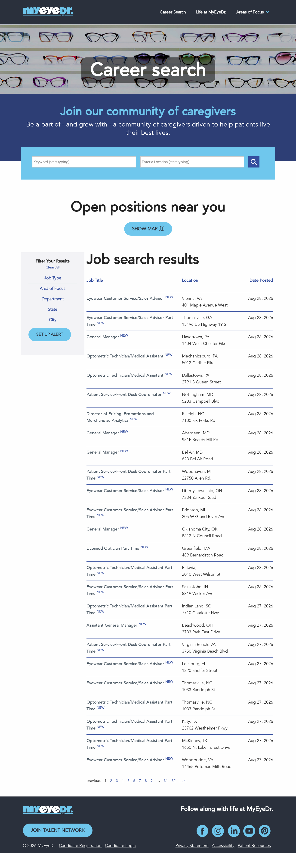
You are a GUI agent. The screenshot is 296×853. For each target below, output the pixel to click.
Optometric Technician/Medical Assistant (124, 356)
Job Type (52, 278)
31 (166, 780)
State (52, 309)
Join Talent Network (58, 830)
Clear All (53, 267)
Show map (145, 229)
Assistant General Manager (111, 625)
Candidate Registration (80, 846)
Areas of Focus (250, 12)
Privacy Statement (192, 846)
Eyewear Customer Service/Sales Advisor (125, 298)
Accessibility (223, 846)
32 (174, 780)
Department (53, 299)
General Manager (102, 337)
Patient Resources (254, 846)
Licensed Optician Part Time (112, 548)
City (52, 320)
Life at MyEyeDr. (211, 12)
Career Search (173, 12)
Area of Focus (52, 288)
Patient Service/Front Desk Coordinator (124, 395)
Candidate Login (120, 846)
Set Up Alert (49, 334)
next (183, 780)
